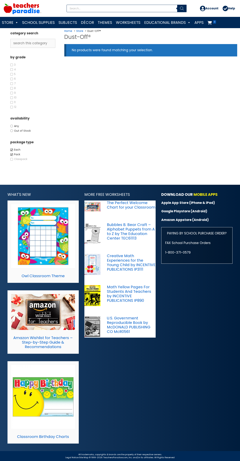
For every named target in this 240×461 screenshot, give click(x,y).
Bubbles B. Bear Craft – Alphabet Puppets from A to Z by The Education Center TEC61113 (131, 231)
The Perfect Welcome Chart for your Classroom (131, 204)
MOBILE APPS (206, 194)
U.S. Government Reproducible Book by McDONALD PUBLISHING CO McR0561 (128, 325)
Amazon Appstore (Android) (185, 220)
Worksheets (128, 22)
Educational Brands (165, 22)
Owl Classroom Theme (43, 276)
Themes (105, 22)
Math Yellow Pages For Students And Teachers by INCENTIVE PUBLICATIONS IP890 (129, 294)
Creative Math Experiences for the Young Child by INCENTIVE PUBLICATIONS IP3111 (131, 263)
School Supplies (38, 22)
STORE (8, 22)
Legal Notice (72, 457)
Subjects (67, 22)
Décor (87, 22)
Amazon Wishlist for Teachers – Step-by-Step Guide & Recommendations (43, 342)
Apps (199, 22)
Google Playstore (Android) (184, 211)
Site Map (84, 457)
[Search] (182, 8)
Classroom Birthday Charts (43, 436)
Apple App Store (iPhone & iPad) (188, 202)
